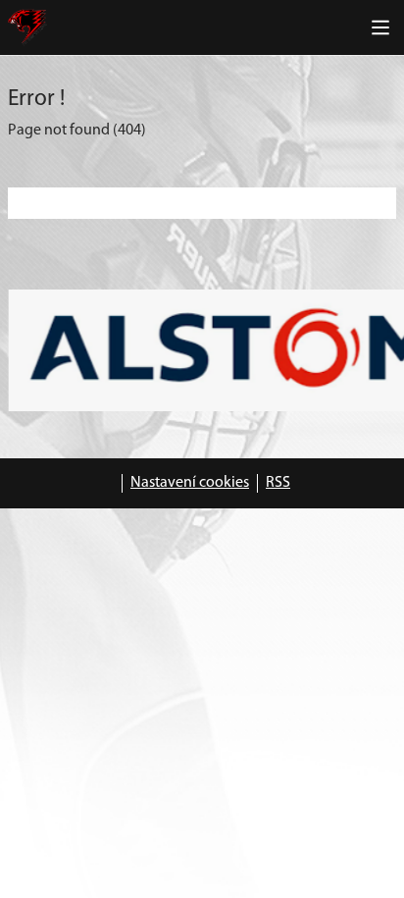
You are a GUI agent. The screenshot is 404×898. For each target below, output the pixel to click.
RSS (278, 483)
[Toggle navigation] (380, 27)
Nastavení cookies (189, 483)
